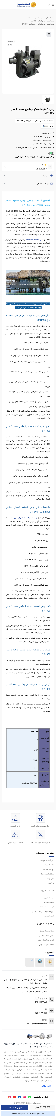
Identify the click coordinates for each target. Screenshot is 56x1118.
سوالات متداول (48, 902)
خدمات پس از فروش (46, 944)
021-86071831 (41, 1013)
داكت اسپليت (49, 864)
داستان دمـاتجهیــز (47, 931)
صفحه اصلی (50, 18)
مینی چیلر (50, 878)
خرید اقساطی (49, 916)
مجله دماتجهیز (49, 897)
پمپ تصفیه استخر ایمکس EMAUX (42, 21)
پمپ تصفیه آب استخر (35, 18)
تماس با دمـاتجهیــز (46, 935)
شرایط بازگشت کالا (47, 906)
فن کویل (51, 883)
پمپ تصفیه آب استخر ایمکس (26, 517)
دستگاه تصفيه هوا (47, 874)
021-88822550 (41, 1002)
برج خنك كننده (48, 869)
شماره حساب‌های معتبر (46, 940)
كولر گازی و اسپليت (47, 860)
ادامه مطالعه (46, 1086)
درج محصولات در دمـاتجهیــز (43, 911)
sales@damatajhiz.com (37, 1023)
